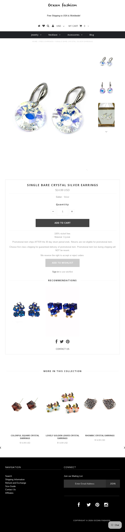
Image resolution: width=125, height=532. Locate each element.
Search (8, 476)
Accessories (73, 34)
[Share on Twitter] (62, 342)
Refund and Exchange (15, 483)
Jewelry (34, 34)
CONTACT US (62, 349)
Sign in (55, 272)
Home (34, 41)
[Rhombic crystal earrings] (100, 431)
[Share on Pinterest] (67, 342)
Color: (59, 197)
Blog (92, 34)
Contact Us (10, 489)
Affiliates (9, 493)
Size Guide (10, 486)
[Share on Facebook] (56, 342)
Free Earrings (46, 41)
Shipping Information (15, 479)
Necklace (53, 34)
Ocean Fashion (102, 520)
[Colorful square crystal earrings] (25, 431)
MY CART (77, 26)
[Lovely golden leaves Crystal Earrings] (62, 431)
